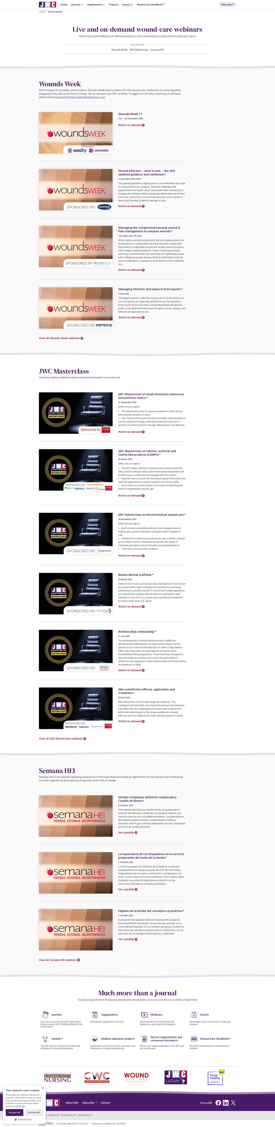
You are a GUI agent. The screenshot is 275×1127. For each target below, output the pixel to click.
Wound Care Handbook (150, 4)
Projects (113, 4)
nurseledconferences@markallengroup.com (79, 97)
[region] (137, 1078)
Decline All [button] (34, 1112)
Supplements (94, 4)
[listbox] (136, 1078)
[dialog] (24, 1104)
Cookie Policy (84, 1115)
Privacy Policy (67, 1115)
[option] (57, 1077)
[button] (24, 1119)
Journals (75, 4)
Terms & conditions (48, 1115)
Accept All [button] (14, 1112)
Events (126, 4)
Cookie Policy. (20, 1106)
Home (64, 4)
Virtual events (55, 11)
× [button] (43, 1088)
